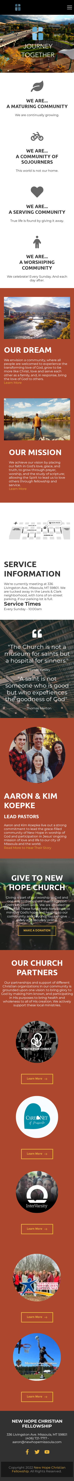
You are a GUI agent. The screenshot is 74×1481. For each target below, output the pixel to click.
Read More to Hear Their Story (27, 848)
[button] (69, 7)
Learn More (13, 383)
